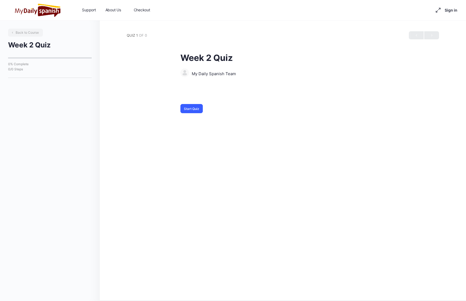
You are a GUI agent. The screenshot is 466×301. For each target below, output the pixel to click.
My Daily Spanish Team (214, 73)
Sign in (451, 10)
